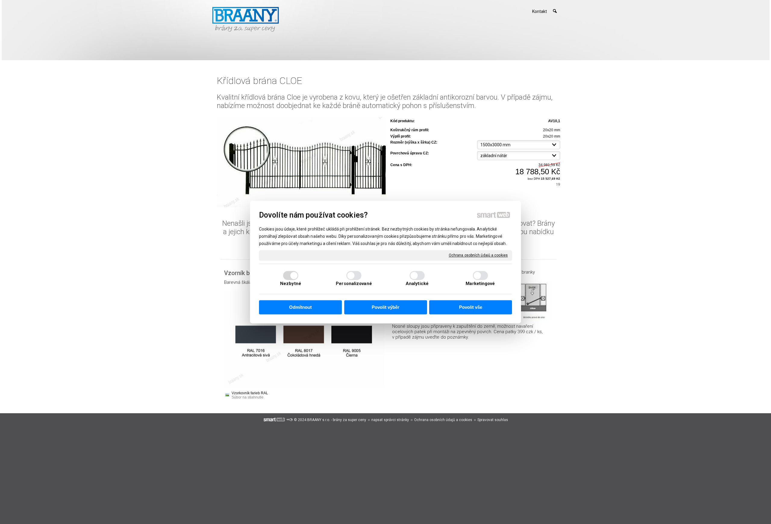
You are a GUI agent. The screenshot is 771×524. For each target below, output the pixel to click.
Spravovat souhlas (492, 420)
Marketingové (480, 283)
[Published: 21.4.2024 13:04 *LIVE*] (289, 420)
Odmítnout (300, 307)
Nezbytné (290, 283)
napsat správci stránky (390, 420)
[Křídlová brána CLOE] (302, 162)
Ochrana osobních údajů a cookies (478, 255)
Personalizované (354, 283)
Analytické (417, 283)
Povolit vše (470, 307)
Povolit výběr (385, 307)
